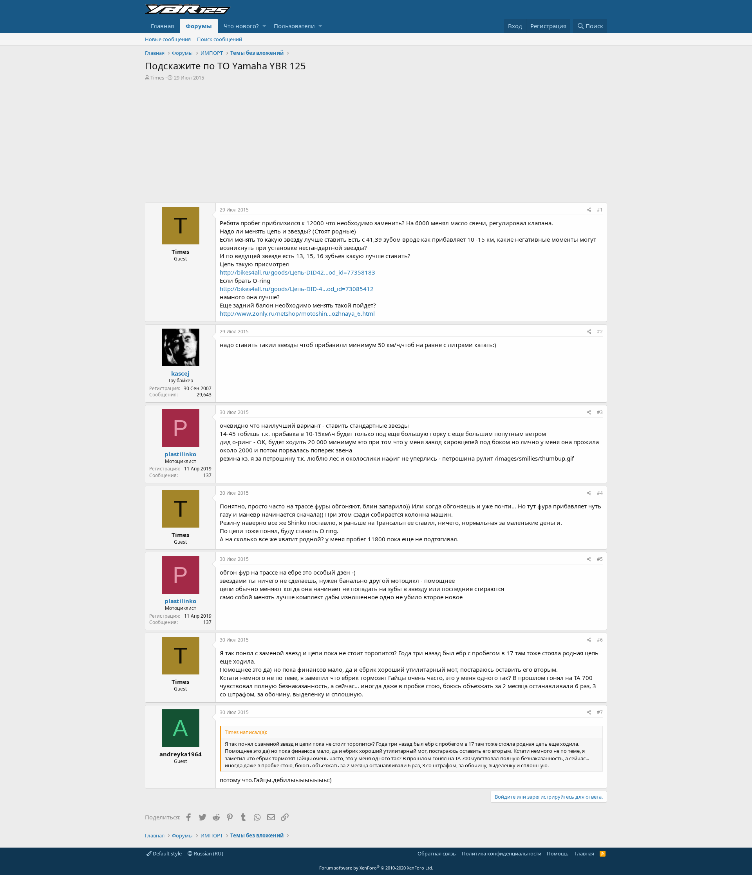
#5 (600, 559)
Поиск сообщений (219, 39)
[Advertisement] (376, 140)
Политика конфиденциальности (501, 853)
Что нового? (241, 26)
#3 (600, 412)
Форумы (199, 26)
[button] (264, 26)
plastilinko (180, 454)
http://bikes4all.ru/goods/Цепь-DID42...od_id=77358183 (297, 272)
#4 (600, 493)
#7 (600, 712)
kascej (180, 373)
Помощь (558, 853)
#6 (600, 639)
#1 (600, 209)
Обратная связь (437, 853)
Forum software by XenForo (376, 868)
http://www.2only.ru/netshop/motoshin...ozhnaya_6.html (297, 313)
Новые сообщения (168, 39)
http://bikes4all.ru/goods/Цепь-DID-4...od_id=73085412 (297, 289)
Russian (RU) (208, 853)
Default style (167, 853)
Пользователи (294, 26)
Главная (162, 26)
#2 (600, 331)
